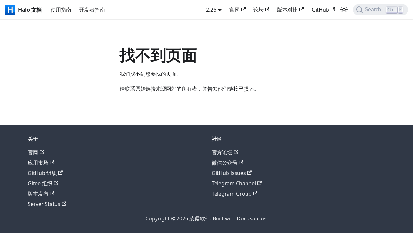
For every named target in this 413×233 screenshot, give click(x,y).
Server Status (44, 204)
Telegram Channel (234, 183)
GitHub (320, 9)
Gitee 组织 (40, 183)
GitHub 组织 (42, 173)
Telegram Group (232, 193)
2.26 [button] (211, 9)
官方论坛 (222, 152)
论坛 (258, 9)
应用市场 (38, 162)
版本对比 (287, 9)
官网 (234, 9)
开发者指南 (92, 9)
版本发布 (38, 193)
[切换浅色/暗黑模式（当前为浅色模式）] (344, 10)
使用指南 (61, 9)
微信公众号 (224, 162)
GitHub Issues (229, 173)
